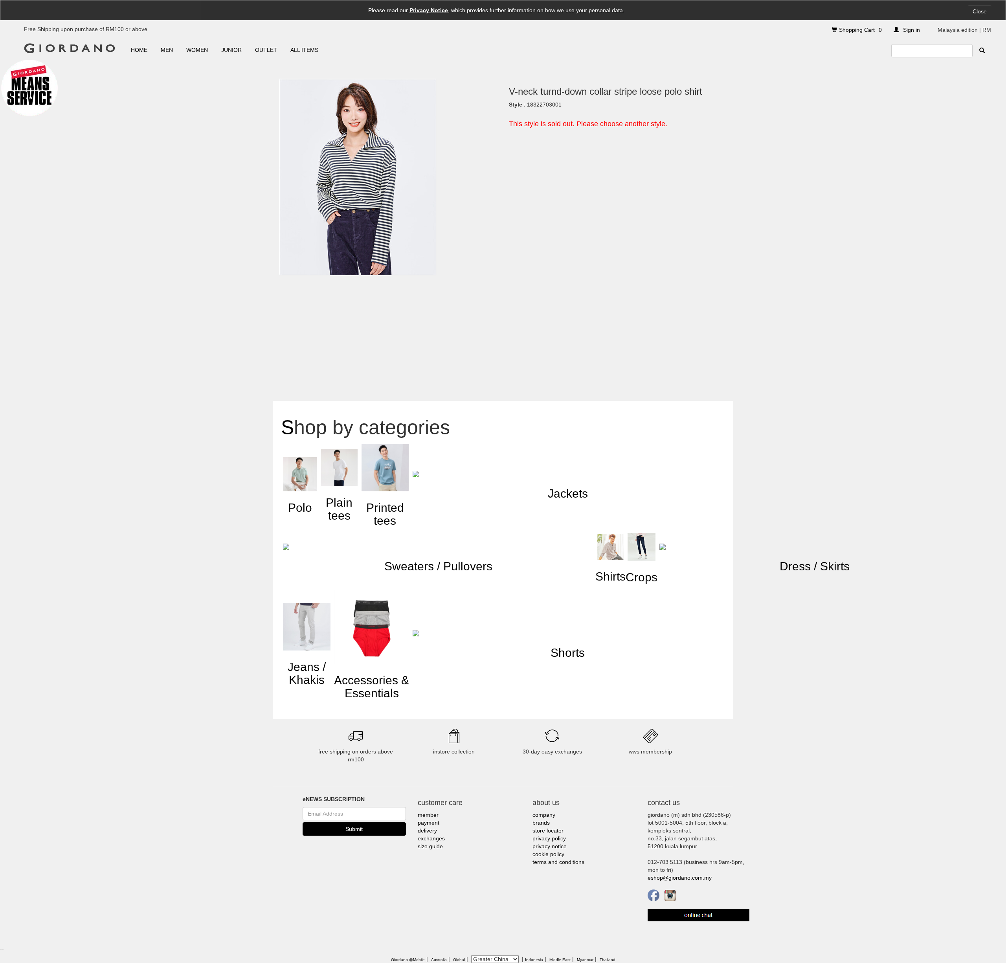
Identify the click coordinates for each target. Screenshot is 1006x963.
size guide (430, 846)
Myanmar (585, 959)
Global (459, 959)
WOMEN (197, 50)
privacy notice (549, 846)
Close (980, 11)
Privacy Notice (428, 10)
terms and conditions (558, 862)
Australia (439, 959)
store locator (548, 830)
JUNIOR (231, 50)
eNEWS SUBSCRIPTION (334, 799)
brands (541, 823)
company (543, 815)
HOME (139, 50)
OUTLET (266, 50)
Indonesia (534, 959)
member (428, 815)
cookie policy (548, 854)
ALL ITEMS (304, 50)
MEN (167, 50)
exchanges (431, 838)
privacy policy (549, 838)
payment (428, 823)
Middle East (560, 959)
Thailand (607, 959)
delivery (427, 830)
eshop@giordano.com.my (680, 878)
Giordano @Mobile (408, 959)
